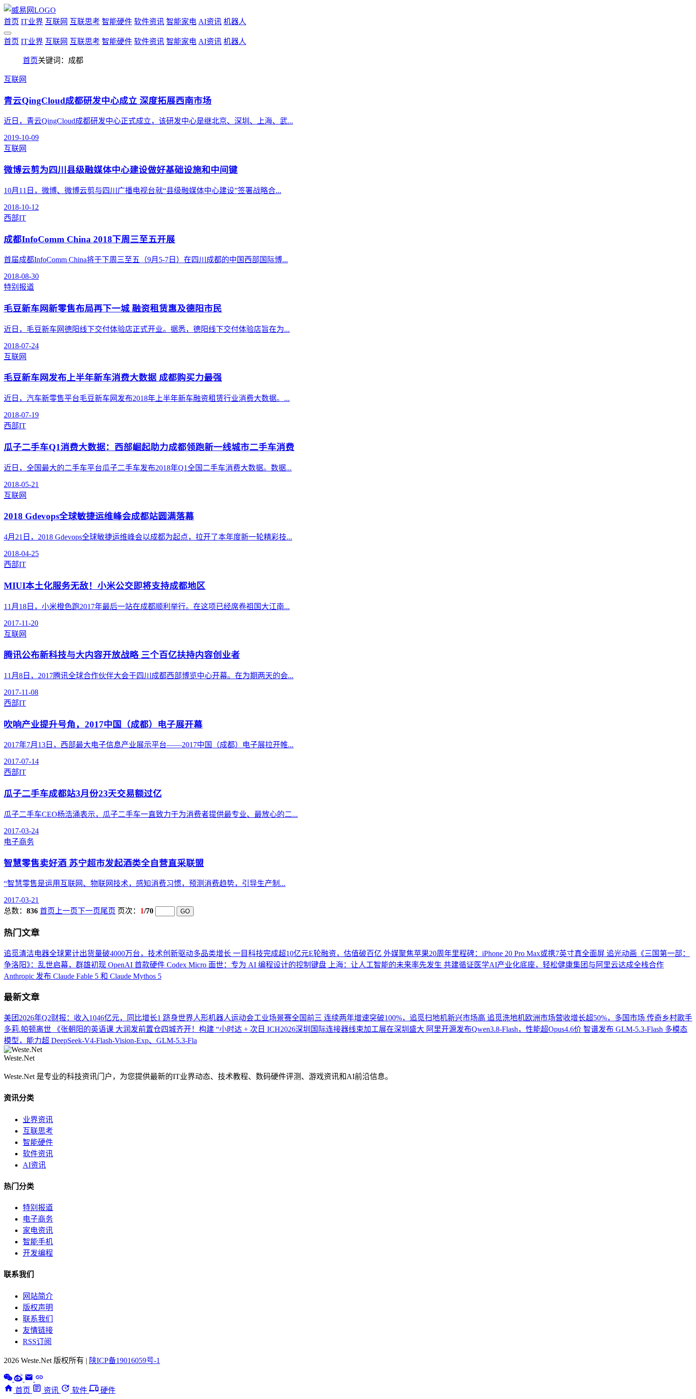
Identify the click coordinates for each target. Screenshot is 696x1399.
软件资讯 (149, 22)
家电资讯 (38, 1230)
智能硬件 (117, 22)
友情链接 (38, 1330)
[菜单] (7, 33)
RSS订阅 (37, 1341)
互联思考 (85, 22)
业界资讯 (38, 1120)
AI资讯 (210, 22)
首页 (11, 22)
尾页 (108, 911)
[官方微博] (19, 1379)
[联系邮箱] (30, 1379)
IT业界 (32, 22)
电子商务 (38, 1219)
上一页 (66, 911)
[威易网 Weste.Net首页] (30, 10)
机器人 (234, 22)
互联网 (56, 22)
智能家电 (181, 22)
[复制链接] (39, 1379)
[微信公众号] (9, 1379)
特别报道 (38, 1208)
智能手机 (38, 1242)
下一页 (89, 911)
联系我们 (38, 1319)
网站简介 (38, 1296)
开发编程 (38, 1253)
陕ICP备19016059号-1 (124, 1360)
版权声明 (38, 1307)
